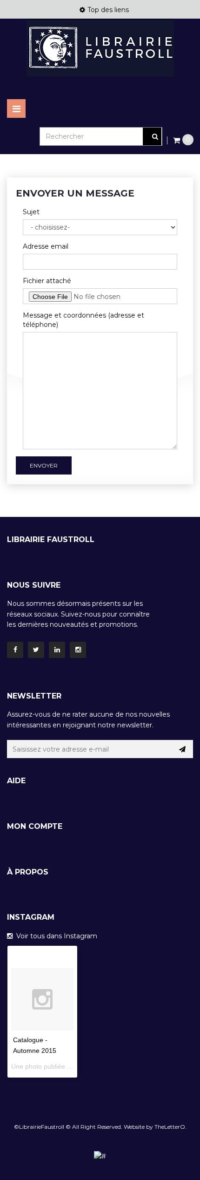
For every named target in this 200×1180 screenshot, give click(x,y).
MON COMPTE (34, 826)
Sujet (31, 212)
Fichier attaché (47, 281)
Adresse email (45, 246)
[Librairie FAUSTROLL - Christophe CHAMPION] (100, 47)
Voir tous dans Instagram (55, 936)
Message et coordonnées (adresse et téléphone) (83, 320)
